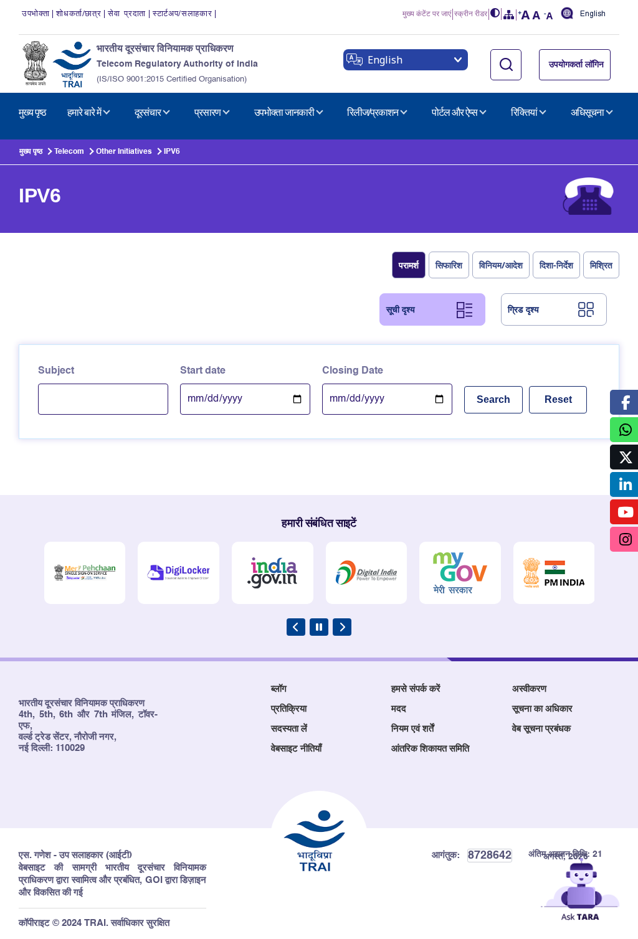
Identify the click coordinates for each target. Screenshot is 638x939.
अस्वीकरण (529, 689)
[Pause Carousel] (319, 627)
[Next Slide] (342, 627)
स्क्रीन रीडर (470, 14)
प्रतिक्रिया (289, 709)
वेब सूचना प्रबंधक (541, 729)
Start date (203, 371)
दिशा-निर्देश (556, 265)
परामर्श (409, 265)
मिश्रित (601, 265)
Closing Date (352, 371)
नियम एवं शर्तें (412, 729)
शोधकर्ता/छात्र (78, 14)
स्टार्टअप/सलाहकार (182, 14)
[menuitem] (32, 113)
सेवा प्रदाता (127, 14)
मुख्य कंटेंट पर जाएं (426, 14)
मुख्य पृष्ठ (30, 152)
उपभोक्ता (35, 14)
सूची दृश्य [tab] (400, 309)
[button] (495, 14)
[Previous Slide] (296, 627)
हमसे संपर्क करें (415, 689)
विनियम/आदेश (501, 265)
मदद (398, 709)
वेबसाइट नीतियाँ (296, 748)
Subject (56, 371)
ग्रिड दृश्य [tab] (523, 309)
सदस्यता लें (289, 729)
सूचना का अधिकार (542, 709)
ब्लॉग (279, 689)
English (593, 14)
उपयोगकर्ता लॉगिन (576, 64)
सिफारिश (449, 265)
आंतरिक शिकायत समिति (430, 748)
